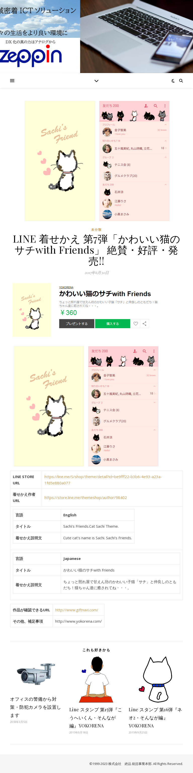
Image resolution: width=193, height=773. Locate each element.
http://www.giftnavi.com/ (76, 609)
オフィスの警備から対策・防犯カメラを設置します (35, 707)
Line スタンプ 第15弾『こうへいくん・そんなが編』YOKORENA (95, 718)
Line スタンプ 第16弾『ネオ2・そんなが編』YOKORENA (155, 718)
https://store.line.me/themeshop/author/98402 (85, 497)
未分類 (96, 229)
